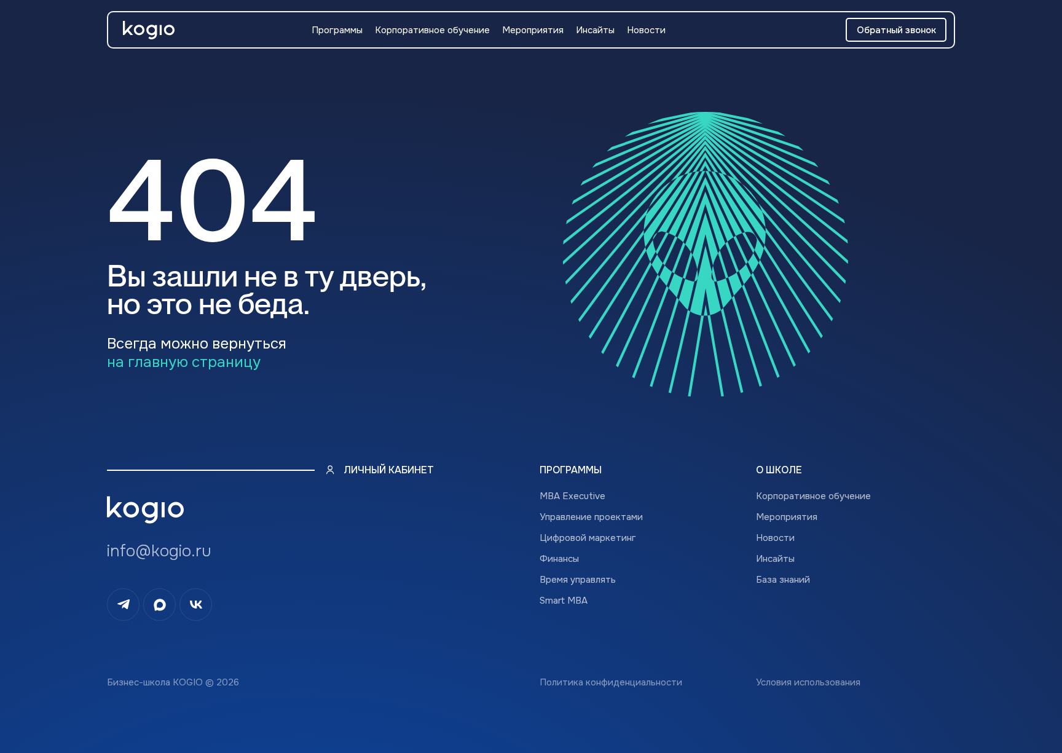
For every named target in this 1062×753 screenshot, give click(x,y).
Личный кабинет (389, 469)
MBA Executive (572, 496)
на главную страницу (184, 362)
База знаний (783, 580)
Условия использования (808, 682)
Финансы (559, 559)
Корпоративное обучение (432, 30)
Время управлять (578, 580)
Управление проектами (591, 517)
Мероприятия (533, 30)
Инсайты (595, 30)
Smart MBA (564, 600)
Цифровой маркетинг (588, 538)
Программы (337, 30)
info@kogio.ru (159, 551)
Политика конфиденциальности (611, 682)
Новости (646, 30)
